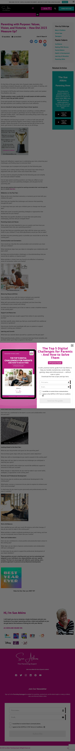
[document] (37, 375)
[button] (72, 345)
